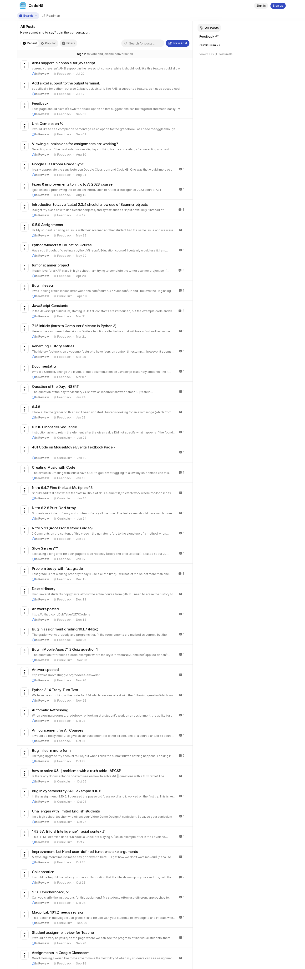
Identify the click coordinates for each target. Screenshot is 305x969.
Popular (50, 43)
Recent (32, 43)
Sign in (81, 54)
